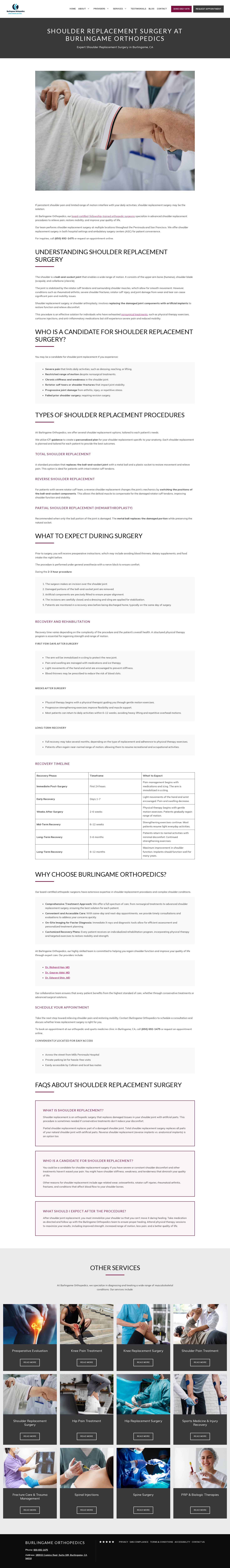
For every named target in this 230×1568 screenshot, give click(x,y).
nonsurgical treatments (134, 314)
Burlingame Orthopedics (55, 1542)
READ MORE (29, 1362)
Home (73, 9)
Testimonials (138, 9)
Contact (162, 9)
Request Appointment (208, 9)
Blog (151, 9)
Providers (99, 9)
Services (118, 9)
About (82, 9)
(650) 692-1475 (181, 9)
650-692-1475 (40, 1549)
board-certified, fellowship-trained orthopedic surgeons (103, 216)
